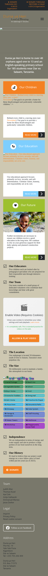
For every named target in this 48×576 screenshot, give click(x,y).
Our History (16, 452)
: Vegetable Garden (12, 386)
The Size (14, 365)
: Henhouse (31, 420)
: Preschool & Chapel (34, 400)
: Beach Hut (30, 382)
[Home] (16, 19)
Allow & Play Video (24, 338)
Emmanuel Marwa (11, 499)
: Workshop (9, 424)
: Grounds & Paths (33, 404)
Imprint (6, 513)
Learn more (34, 322)
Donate (14, 470)
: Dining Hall (31, 395)
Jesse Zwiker (8, 502)
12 (22, 378)
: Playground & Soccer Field (32, 425)
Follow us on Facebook (21, 528)
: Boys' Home (9, 391)
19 (19, 379)
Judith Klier (8, 489)
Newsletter (11, 120)
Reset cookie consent (12, 519)
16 (13, 379)
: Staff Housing (32, 413)
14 (31, 378)
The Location (16, 352)
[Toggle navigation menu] (42, 19)
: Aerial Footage (10, 382)
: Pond (28, 391)
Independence (17, 436)
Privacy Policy (9, 516)
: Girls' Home (9, 400)
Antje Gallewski (10, 497)
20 (27, 379)
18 (33, 379)
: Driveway (9, 409)
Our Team (15, 282)
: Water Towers (10, 420)
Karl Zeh (6, 494)
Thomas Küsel (9, 491)
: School (29, 386)
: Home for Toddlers (12, 395)
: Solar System (32, 409)
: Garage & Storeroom (9, 414)
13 (10, 378)
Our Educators (17, 266)
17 (24, 378)
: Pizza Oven (9, 404)
